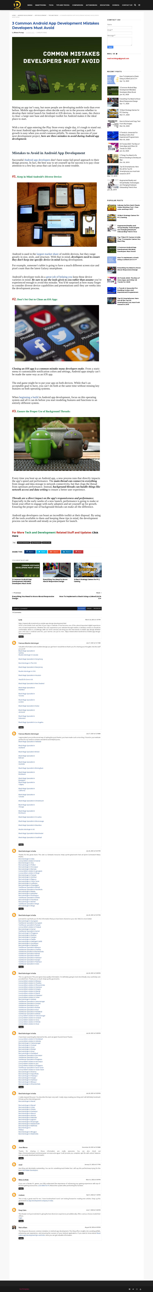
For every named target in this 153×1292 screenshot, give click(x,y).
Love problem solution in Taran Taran (31, 1070)
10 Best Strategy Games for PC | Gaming (87, 580)
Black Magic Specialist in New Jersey (31, 667)
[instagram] (137, 1289)
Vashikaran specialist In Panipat (29, 925)
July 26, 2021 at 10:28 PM (93, 973)
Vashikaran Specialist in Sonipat (29, 1003)
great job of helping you (59, 276)
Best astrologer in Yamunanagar (30, 1043)
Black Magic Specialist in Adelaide (30, 742)
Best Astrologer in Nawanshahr (29, 1124)
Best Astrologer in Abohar (27, 1115)
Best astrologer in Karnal (27, 929)
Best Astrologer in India (27, 851)
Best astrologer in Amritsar (28, 877)
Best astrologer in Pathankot (28, 945)
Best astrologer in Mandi (27, 1101)
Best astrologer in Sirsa (26, 1047)
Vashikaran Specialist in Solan (29, 964)
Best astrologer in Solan (27, 1107)
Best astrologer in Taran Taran (29, 881)
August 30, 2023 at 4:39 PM (92, 1227)
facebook (97, 608)
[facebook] (129, 1289)
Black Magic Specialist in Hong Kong (31, 659)
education (104, 5)
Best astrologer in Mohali (27, 902)
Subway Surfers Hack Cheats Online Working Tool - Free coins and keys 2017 (128, 207)
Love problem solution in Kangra (30, 989)
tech (51, 5)
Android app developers (37, 159)
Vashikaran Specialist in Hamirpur (30, 958)
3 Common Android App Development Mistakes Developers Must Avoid (22, 581)
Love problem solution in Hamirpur (30, 987)
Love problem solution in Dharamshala (32, 985)
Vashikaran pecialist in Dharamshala (31, 952)
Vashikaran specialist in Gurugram (30, 923)
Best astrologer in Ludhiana (28, 883)
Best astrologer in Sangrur (27, 937)
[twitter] (133, 1289)
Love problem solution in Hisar (29, 1024)
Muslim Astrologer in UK (27, 829)
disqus (89, 608)
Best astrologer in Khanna (27, 1072)
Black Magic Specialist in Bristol (29, 752)
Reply (21, 636)
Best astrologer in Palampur (28, 1076)
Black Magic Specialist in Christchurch (31, 801)
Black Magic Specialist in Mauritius (30, 825)
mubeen (22, 1195)
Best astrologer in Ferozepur (28, 867)
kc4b (20, 620)
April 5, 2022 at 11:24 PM (93, 1195)
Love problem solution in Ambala (30, 1041)
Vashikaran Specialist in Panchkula (30, 889)
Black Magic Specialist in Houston (30, 675)
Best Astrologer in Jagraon (27, 1119)
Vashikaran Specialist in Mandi (29, 956)
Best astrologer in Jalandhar (28, 893)
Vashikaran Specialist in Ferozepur (30, 1055)
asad (20, 1165)
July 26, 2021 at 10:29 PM (93, 1093)
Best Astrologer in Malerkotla (28, 1134)
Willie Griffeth (24, 1180)
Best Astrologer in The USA (28, 663)
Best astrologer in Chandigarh (29, 885)
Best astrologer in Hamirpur (28, 1080)
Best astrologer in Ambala (27, 999)
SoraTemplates (24, 1289)
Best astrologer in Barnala (27, 869)
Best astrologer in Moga (27, 906)
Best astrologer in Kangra (27, 1078)
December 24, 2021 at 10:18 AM (91, 1147)
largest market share (48, 253)
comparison (77, 5)
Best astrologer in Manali (27, 1105)
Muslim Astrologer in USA (27, 671)
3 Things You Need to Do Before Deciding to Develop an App (130, 157)
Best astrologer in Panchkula (28, 900)
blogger (81, 608)
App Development (40, 15)
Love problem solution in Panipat (30, 927)
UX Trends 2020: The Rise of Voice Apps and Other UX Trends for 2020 (130, 146)
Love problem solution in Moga (29, 873)
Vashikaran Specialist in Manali (29, 954)
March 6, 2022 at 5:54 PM (93, 1179)
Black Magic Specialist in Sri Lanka (30, 817)
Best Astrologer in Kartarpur (28, 1111)
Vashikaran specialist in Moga (29, 904)
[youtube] (140, 1289)
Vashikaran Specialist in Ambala (29, 1014)
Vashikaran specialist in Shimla (29, 897)
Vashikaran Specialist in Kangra (29, 960)
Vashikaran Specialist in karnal (29, 931)
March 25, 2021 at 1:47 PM (92, 619)
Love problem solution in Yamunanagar (32, 1016)
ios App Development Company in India (39, 1201)
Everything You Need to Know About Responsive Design (55, 580)
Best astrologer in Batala (27, 891)
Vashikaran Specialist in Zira (28, 1057)
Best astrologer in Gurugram (28, 921)
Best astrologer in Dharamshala (29, 1084)
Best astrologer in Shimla (27, 1109)
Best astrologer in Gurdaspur (28, 943)
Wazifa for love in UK (26, 679)
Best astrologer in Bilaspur (28, 1082)
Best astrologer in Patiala (27, 939)
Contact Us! (127, 5)
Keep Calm (22, 1210)
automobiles (91, 5)
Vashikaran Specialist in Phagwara (30, 1059)
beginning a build (28, 397)
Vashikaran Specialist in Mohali (29, 887)
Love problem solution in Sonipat (30, 1018)
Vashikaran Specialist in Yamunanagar (32, 1001)
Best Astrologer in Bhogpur (28, 1132)
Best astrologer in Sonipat (27, 1045)
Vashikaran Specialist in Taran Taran (31, 1068)
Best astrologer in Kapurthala (29, 1074)
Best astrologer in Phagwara (28, 933)
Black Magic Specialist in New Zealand (31, 683)
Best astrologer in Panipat (27, 875)
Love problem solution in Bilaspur (30, 981)
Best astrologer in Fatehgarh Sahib (30, 941)
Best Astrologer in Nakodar (28, 1117)
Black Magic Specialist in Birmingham (31, 768)
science (115, 5)
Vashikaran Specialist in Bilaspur (30, 947)
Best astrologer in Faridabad (28, 1053)
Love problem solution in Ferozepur (31, 1061)
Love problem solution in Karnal (29, 861)
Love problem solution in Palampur (30, 995)
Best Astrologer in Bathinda (28, 1126)
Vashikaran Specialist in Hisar (29, 1010)
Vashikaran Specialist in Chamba (30, 949)
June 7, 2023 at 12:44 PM (93, 1210)
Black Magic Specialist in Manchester (31, 833)
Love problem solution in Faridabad (31, 1039)
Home (14, 15)
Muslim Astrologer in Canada (28, 655)
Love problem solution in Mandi (29, 993)
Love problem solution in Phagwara (31, 1066)
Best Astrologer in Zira (26, 863)
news (29, 5)
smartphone (40, 5)
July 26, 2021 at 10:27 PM (93, 851)
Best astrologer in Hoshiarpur (29, 895)
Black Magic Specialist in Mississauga (31, 821)
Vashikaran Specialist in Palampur (30, 962)
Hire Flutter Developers (30, 1170)
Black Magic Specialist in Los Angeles (31, 722)
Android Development (25, 15)
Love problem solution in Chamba (30, 983)
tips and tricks (62, 5)
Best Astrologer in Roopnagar (29, 1122)
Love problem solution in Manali (29, 991)
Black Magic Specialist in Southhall (30, 837)
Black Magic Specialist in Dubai (29, 706)
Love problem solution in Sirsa (29, 1020)
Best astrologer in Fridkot (27, 865)
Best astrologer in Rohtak (27, 1049)
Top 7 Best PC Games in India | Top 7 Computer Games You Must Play (128, 239)
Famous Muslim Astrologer (29, 643)
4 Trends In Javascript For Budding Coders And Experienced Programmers (129, 135)
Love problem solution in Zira (28, 1064)
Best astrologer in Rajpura (27, 879)
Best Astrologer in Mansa (27, 1113)
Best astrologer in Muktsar (28, 935)
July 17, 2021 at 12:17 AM (93, 643)
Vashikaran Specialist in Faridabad (30, 1012)
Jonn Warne (23, 1147)
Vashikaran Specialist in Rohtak (29, 1007)
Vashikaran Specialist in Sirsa (29, 1005)
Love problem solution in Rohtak (29, 1022)
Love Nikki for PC (44, 1185)
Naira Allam (23, 1227)
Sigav (20, 1218)
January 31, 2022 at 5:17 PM (92, 1164)
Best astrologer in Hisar (26, 1051)
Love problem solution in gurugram (30, 871)
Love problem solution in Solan (29, 997)
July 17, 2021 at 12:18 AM (93, 733)
